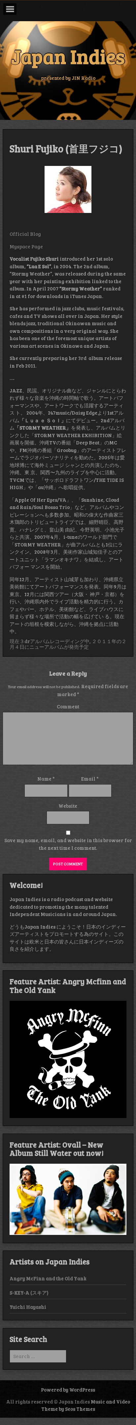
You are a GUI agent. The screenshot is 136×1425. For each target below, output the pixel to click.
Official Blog (25, 233)
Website (67, 805)
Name (46, 778)
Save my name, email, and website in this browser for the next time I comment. (68, 844)
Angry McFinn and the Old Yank (48, 1278)
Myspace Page (26, 246)
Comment (68, 706)
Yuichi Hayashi (28, 1306)
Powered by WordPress (68, 1389)
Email (90, 778)
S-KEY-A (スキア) (29, 1292)
